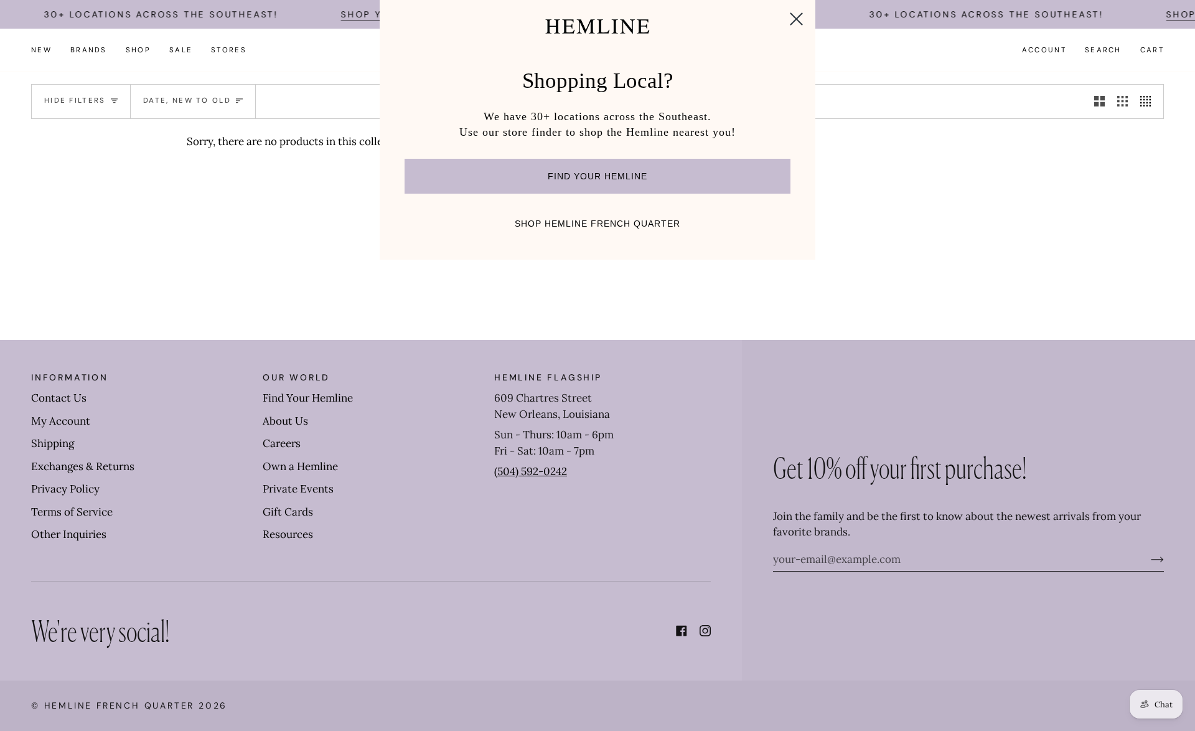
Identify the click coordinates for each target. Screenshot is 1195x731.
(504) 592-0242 (530, 471)
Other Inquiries (68, 534)
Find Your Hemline (308, 398)
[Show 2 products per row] (1099, 101)
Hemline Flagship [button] (548, 377)
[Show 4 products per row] (1148, 101)
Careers (282, 443)
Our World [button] (296, 377)
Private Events (298, 489)
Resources (288, 534)
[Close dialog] (796, 19)
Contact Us (59, 398)
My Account (60, 421)
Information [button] (69, 377)
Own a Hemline (300, 466)
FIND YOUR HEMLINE (597, 176)
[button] (88, 50)
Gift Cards (288, 512)
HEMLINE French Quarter (119, 705)
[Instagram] (705, 630)
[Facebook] (681, 630)
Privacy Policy (65, 489)
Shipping (52, 443)
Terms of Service (72, 512)
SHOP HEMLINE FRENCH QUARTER (597, 224)
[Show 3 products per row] (1122, 101)
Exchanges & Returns (82, 466)
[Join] (1147, 559)
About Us (285, 421)
